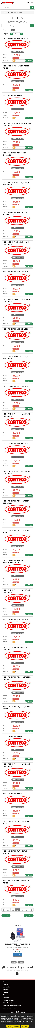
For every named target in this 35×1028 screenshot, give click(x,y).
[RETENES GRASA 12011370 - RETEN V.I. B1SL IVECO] (17, 335)
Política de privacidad (8, 1000)
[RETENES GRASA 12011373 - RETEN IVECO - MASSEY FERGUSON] (17, 509)
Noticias (5, 995)
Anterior (6, 916)
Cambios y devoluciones (9, 1008)
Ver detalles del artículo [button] (18, 51)
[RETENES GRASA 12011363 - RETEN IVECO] (17, 102)
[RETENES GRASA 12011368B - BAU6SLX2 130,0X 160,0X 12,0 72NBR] (17, 307)
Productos (5, 992)
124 (8, 910)
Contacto (5, 984)
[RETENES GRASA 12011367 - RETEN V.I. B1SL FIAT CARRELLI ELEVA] (17, 220)
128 (26, 910)
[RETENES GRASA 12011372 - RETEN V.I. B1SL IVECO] (17, 450)
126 (17, 910)
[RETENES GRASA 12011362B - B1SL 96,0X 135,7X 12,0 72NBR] (17, 74)
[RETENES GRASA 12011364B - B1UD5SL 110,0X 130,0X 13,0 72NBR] (17, 191)
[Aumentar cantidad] (26, 60)
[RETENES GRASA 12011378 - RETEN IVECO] (17, 742)
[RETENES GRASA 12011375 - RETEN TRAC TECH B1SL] (17, 626)
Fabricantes (6, 989)
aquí (12, 1019)
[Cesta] (28, 2)
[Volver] (3, 910)
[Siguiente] (32, 910)
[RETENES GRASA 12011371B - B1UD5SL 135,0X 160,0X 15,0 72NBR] (17, 422)
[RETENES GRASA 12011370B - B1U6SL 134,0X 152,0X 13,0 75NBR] (17, 365)
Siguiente (28, 916)
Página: (5, 33)
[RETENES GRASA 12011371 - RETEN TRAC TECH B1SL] (17, 392)
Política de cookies (8, 1003)
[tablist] (17, 946)
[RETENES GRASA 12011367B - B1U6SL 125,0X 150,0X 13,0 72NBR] (17, 250)
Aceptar (9, 1026)
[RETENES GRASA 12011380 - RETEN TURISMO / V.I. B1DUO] (17, 859)
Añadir (30, 60)
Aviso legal (6, 997)
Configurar (24, 1026)
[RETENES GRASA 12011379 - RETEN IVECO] (17, 800)
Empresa (5, 982)
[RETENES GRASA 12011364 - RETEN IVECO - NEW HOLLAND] (17, 161)
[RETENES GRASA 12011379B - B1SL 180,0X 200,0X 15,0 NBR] (17, 829)
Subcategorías (12, 12)
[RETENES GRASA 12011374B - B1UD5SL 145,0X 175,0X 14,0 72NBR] (17, 598)
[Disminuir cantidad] (14, 60)
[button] (11, 34)
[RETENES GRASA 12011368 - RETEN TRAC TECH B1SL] (17, 278)
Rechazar (16, 1026)
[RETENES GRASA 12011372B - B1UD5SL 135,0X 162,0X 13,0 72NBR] (17, 479)
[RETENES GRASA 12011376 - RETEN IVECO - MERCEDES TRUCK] (17, 685)
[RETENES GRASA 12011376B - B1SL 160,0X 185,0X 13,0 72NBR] (17, 715)
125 (13, 910)
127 (22, 910)
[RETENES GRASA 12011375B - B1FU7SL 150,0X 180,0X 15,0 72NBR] (17, 655)
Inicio (4, 12)
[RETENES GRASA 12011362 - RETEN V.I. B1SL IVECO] (17, 44)
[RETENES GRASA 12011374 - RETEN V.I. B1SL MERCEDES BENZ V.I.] (17, 568)
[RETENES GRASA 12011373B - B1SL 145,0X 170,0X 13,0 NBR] (17, 539)
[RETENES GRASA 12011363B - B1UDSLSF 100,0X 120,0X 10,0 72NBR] (17, 131)
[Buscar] (32, 7)
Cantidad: (5, 60)
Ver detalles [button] (17, 955)
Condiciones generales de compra (12, 1005)
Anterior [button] (14, 962)
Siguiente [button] (20, 962)
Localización (6, 987)
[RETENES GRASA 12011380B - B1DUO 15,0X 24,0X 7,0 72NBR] (17, 889)
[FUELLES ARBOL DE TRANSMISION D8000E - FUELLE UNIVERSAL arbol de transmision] (17, 935)
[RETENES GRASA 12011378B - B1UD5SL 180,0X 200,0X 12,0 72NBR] (17, 772)
